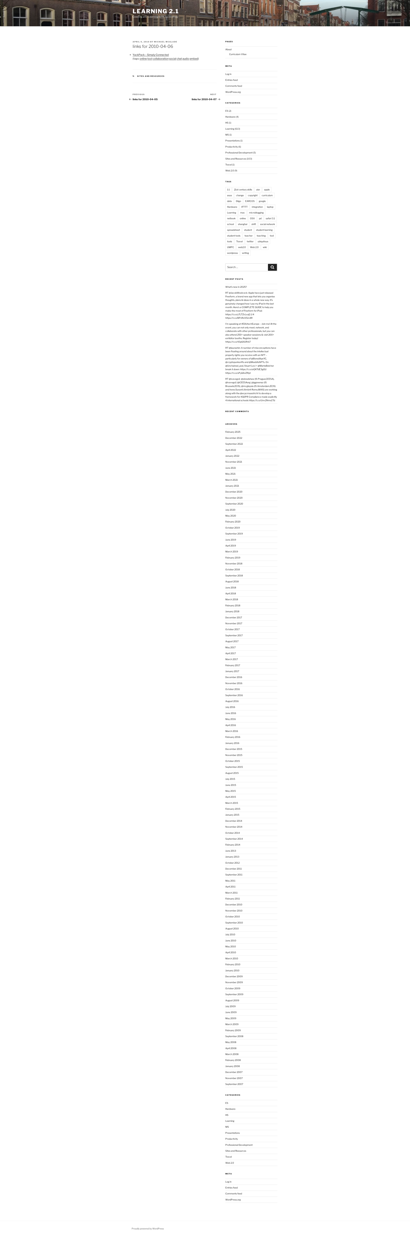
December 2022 (233, 438)
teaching (261, 235)
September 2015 (234, 767)
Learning (229, 128)
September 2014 (234, 838)
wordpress (232, 253)
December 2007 (233, 1072)
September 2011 (233, 874)
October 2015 (232, 761)
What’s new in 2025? (236, 286)
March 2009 (231, 1024)
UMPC (230, 247)
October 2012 (232, 862)
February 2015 (232, 808)
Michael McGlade (165, 42)
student (248, 230)
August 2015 (232, 773)
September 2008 (234, 1036)
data (229, 201)
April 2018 (230, 593)
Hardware (230, 116)
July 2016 (230, 707)
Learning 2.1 (156, 11)
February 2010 (232, 964)
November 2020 (234, 497)
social (172, 58)
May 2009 (230, 1018)
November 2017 (233, 623)
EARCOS (250, 201)
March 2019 (231, 551)
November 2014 (233, 826)
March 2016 (231, 731)
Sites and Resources (151, 76)
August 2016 (232, 701)
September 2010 (234, 922)
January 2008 (232, 1066)
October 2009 (232, 988)
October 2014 (232, 832)
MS (227, 134)
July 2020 (230, 509)
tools (229, 241)
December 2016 (233, 677)
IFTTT (244, 206)
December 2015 (233, 749)
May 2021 (230, 473)
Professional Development (239, 152)
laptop (270, 206)
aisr (258, 189)
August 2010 (232, 928)
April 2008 (230, 1048)
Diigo (238, 201)
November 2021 (233, 461)
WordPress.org (233, 92)
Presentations (232, 140)
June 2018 (230, 587)
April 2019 (230, 545)
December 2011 (233, 868)
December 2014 (233, 820)
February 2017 (232, 665)
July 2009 (230, 1006)
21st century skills (243, 189)
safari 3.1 (270, 218)
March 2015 (231, 803)
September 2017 (234, 635)
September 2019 (234, 533)
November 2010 (233, 910)
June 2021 (230, 467)
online (143, 58)
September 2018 (234, 575)
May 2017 (230, 647)
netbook (231, 218)
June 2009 (231, 1012)
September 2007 (234, 1084)
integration (257, 206)
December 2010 (233, 904)
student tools (233, 235)
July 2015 (230, 779)
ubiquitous (263, 241)
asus (229, 195)
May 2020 (230, 515)
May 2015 (230, 791)
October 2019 (232, 527)
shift (253, 224)
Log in (228, 74)
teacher (249, 235)
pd (260, 218)
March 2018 (231, 599)
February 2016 (232, 737)
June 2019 (230, 539)
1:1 (228, 189)
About (228, 49)
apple (267, 189)
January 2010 (232, 970)
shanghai (242, 224)
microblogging (256, 212)
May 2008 (230, 1042)
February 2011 (232, 898)
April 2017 (230, 653)
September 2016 (234, 695)
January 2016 (232, 743)
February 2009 (233, 1030)
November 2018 (233, 563)
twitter (250, 241)
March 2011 (231, 892)
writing (245, 253)
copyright (253, 195)
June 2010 (230, 940)
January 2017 (232, 671)
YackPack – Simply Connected (151, 54)
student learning (264, 230)
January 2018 (232, 611)
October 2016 (232, 689)
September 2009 (234, 994)
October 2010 (232, 916)
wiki (265, 247)
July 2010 (230, 934)
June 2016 (230, 713)
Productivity (231, 146)
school (230, 224)
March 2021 (231, 479)
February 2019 (232, 557)
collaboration (161, 58)
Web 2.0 (229, 170)
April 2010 (230, 952)
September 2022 (234, 443)
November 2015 (233, 755)
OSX (252, 218)
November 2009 (234, 982)
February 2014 (232, 844)
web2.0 (242, 247)
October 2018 (232, 569)
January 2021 (232, 485)
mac (242, 212)
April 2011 (230, 886)
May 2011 (230, 880)
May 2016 (230, 719)
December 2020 (233, 491)
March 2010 (231, 958)
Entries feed (231, 80)
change (240, 195)
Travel (228, 164)
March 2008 (231, 1054)
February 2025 (232, 431)
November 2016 (233, 683)
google (262, 201)
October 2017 (232, 629)
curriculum (267, 195)
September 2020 (234, 503)
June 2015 (230, 785)
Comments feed (233, 85)
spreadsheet (233, 230)
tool (149, 58)
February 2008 (233, 1060)
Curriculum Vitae (237, 54)
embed (194, 58)
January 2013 (232, 856)
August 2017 (231, 641)
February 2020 (233, 521)
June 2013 (230, 850)
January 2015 (232, 814)
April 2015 (230, 796)
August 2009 (232, 1000)
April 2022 (230, 450)
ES (226, 110)
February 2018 (232, 605)
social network (267, 224)
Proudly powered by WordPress (148, 1228)
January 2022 (232, 455)
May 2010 (230, 946)
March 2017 (231, 659)
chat (179, 58)
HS (226, 122)
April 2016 (230, 725)
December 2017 (233, 617)
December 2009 (234, 976)
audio (185, 58)
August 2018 (232, 581)
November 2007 (234, 1078)
